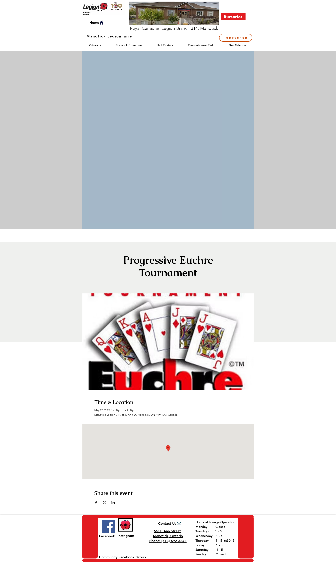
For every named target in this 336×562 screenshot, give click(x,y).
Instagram (126, 536)
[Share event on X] (104, 502)
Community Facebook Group (122, 557)
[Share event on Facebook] (96, 502)
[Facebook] (108, 526)
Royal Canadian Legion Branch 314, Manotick (174, 28)
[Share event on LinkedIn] (113, 502)
